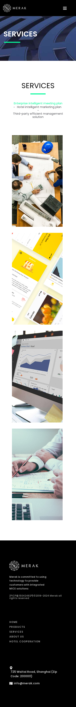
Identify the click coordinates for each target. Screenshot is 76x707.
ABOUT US (16, 636)
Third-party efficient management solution (38, 115)
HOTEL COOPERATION (24, 641)
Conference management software (37, 282)
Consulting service (37, 476)
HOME (13, 622)
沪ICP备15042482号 (21, 595)
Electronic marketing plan (37, 378)
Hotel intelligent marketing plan (39, 107)
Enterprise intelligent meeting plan (38, 103)
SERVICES (16, 631)
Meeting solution (37, 182)
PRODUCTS (17, 627)
